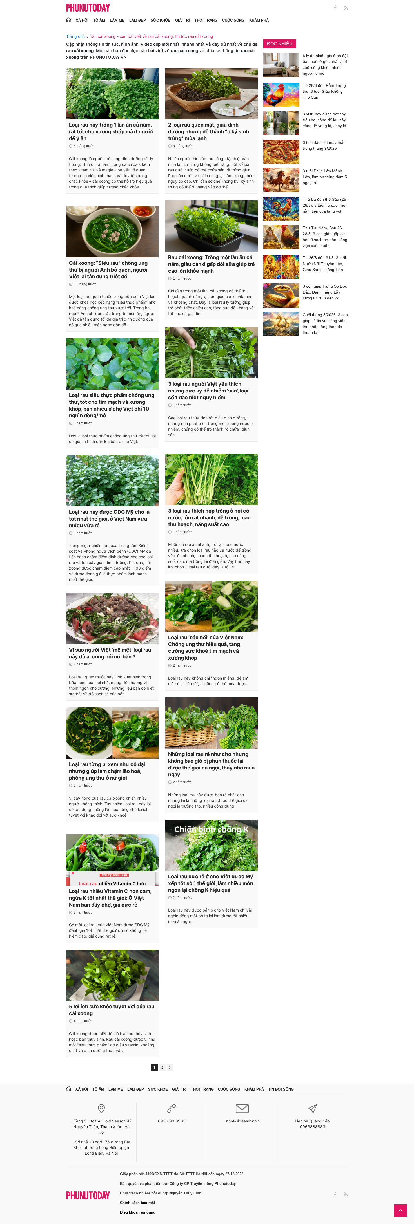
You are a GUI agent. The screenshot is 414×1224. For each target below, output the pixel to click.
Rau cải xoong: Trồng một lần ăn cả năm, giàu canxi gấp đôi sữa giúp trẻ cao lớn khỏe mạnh (211, 264)
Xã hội (82, 20)
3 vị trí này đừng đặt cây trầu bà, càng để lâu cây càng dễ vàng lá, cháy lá (324, 120)
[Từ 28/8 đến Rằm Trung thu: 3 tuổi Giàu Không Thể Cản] (281, 95)
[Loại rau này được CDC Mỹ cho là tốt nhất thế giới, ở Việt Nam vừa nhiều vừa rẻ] (112, 480)
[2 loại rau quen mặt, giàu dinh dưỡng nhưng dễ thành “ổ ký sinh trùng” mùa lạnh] (211, 93)
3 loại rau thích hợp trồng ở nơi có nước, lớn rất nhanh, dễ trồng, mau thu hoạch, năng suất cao (209, 517)
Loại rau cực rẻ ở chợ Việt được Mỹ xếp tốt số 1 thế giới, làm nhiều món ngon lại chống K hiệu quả (210, 883)
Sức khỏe (160, 20)
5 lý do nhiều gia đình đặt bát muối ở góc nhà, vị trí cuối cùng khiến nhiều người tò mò (325, 64)
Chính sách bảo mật (137, 1203)
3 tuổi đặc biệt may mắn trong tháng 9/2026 (324, 145)
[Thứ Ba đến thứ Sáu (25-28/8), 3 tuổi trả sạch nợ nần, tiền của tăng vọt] (281, 209)
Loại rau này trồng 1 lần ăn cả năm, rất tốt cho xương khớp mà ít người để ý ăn (111, 131)
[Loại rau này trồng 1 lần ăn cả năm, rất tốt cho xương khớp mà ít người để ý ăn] (112, 93)
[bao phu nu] (88, 8)
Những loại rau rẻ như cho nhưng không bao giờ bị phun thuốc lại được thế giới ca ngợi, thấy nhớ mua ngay (211, 764)
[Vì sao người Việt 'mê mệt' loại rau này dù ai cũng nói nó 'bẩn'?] (112, 618)
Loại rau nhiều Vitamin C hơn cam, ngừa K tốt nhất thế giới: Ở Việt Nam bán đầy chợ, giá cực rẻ (110, 898)
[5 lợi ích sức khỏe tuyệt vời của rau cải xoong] (112, 975)
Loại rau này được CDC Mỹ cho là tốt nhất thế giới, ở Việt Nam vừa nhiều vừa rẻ (109, 518)
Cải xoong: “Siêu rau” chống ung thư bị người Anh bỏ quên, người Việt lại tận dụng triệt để (108, 269)
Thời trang (206, 20)
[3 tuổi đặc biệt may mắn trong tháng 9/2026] (281, 152)
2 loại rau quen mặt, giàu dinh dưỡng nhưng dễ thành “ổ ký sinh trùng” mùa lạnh (208, 131)
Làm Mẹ (117, 20)
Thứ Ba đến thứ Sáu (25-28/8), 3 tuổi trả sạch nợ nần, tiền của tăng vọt (325, 205)
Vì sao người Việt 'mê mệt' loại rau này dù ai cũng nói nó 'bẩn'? (110, 653)
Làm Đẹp (137, 20)
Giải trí (182, 20)
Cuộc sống (233, 20)
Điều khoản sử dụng (137, 1212)
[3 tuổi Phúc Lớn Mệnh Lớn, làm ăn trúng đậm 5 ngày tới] (281, 180)
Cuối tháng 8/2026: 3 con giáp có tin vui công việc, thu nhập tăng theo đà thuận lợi (325, 323)
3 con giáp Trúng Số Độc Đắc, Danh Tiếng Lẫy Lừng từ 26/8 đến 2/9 (325, 292)
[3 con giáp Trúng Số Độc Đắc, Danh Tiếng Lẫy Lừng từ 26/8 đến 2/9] (281, 295)
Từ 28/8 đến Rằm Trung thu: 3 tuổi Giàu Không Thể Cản (324, 91)
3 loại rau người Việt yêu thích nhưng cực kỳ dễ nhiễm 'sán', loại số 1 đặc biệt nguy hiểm (208, 390)
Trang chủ (75, 36)
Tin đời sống (281, 1089)
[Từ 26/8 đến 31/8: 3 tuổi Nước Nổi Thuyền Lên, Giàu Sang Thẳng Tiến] (281, 267)
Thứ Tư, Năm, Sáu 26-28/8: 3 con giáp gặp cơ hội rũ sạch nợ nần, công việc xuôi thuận (325, 237)
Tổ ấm (99, 20)
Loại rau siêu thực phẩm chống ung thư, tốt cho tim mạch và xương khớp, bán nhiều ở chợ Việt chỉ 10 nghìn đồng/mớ (111, 405)
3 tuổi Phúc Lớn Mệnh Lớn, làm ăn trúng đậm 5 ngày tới (325, 177)
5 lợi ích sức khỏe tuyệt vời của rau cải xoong (111, 1010)
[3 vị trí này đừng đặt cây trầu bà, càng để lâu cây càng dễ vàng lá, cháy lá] (281, 123)
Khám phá (259, 20)
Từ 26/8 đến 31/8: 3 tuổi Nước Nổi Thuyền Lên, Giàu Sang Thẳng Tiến (324, 263)
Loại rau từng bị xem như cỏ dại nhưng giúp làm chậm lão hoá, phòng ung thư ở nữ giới (107, 771)
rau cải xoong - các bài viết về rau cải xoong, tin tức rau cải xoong (152, 36)
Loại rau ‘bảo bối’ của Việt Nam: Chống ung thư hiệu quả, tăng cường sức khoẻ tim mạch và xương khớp (205, 647)
